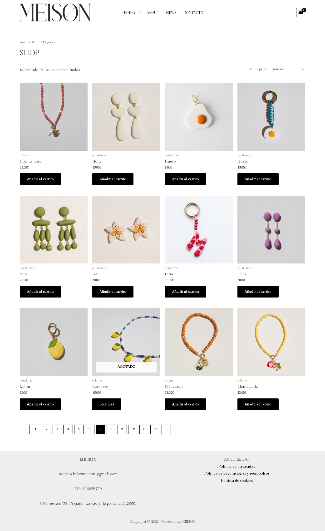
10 (133, 429)
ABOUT (153, 12)
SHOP (35, 42)
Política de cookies (237, 480)
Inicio (24, 42)
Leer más (106, 404)
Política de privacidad (237, 466)
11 (144, 429)
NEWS (171, 12)
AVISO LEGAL (237, 459)
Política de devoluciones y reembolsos (237, 473)
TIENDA (128, 12)
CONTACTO (193, 12)
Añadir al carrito (40, 179)
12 (155, 429)
